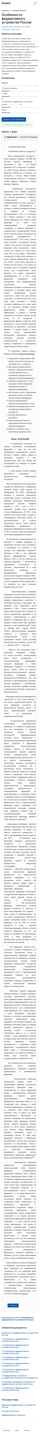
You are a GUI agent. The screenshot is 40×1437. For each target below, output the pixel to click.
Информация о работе (18, 1318)
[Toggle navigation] (35, 3)
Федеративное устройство (13, 1415)
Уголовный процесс (19, 10)
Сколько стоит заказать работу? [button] (17, 125)
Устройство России (10, 1411)
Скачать (33, 137)
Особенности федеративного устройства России (20, 1334)
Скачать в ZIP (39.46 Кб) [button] (14, 119)
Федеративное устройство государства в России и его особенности (20, 1377)
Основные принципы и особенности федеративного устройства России (18, 1383)
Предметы (5, 10)
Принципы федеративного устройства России (18, 1406)
